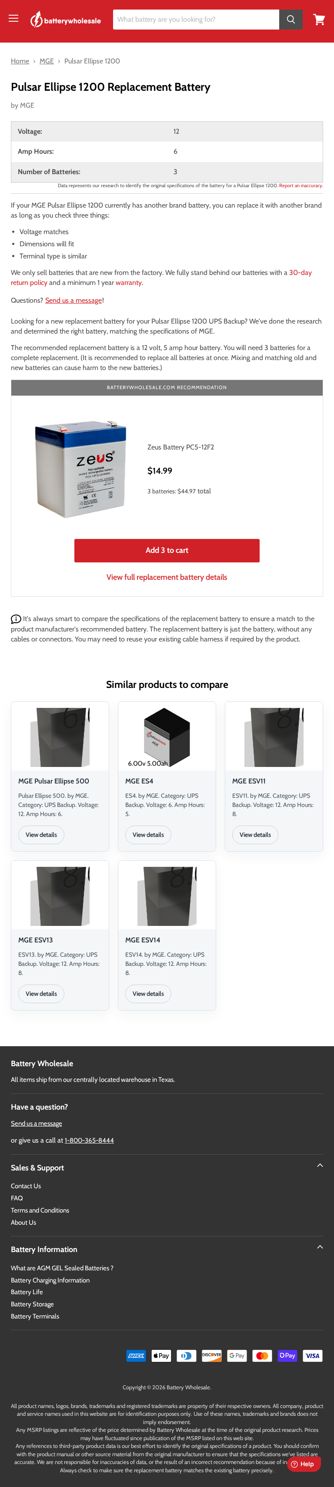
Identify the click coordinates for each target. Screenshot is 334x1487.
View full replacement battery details (167, 577)
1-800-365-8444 (89, 1140)
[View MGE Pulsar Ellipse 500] (60, 737)
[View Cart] (319, 19)
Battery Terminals (35, 1316)
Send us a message (73, 300)
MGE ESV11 (249, 781)
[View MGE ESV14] (167, 896)
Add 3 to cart (167, 550)
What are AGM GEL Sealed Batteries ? (62, 1268)
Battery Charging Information (50, 1280)
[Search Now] (291, 20)
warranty (129, 282)
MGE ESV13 (35, 940)
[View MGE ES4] (167, 737)
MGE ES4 (139, 781)
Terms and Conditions (40, 1210)
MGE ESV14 (142, 940)
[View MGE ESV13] (60, 896)
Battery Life (27, 1292)
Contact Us (26, 1186)
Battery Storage (32, 1304)
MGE (27, 105)
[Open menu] (13, 18)
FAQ (17, 1198)
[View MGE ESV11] (274, 737)
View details (41, 835)
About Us (23, 1222)
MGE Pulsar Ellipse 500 (53, 781)
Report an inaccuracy (300, 185)
